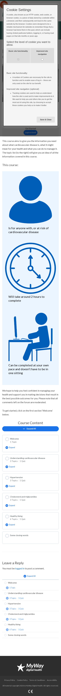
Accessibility (52, 680)
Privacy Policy (9, 680)
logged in (19, 568)
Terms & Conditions (37, 680)
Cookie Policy (22, 680)
